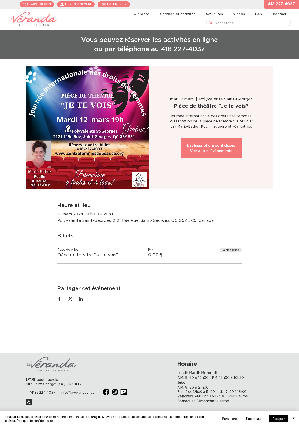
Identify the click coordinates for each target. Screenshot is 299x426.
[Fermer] (293, 419)
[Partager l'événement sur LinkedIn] (81, 299)
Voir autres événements (211, 151)
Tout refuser (254, 418)
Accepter (279, 418)
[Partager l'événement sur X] (70, 299)
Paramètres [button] (230, 418)
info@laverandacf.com (79, 392)
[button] (281, 4)
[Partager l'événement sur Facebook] (59, 299)
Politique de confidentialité (35, 420)
